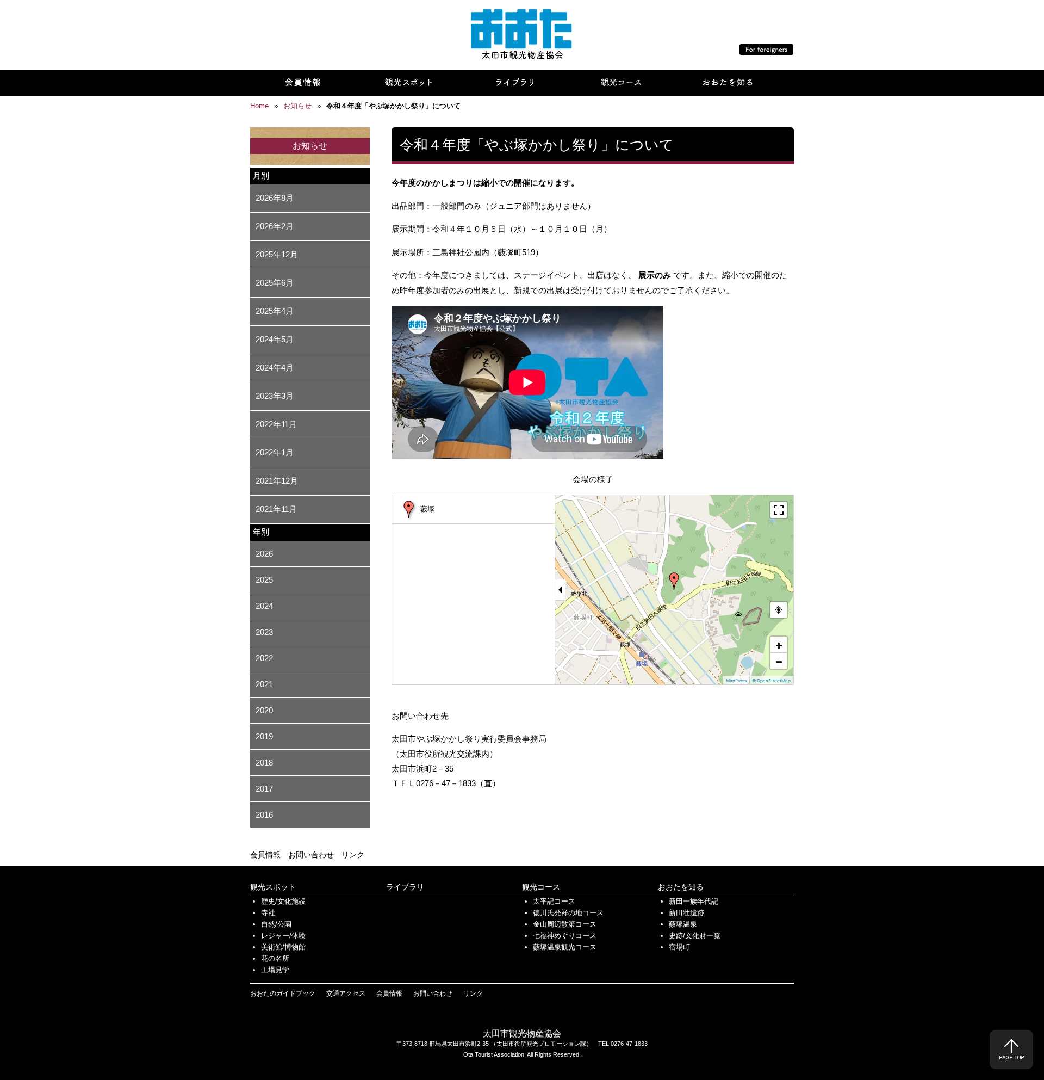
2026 (264, 553)
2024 (264, 605)
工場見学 (275, 970)
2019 (264, 736)
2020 (264, 710)
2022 (264, 658)
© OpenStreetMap (771, 680)
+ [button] (779, 645)
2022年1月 (275, 452)
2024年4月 (275, 367)
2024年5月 (275, 339)
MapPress (736, 680)
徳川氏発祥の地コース (568, 913)
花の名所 (275, 958)
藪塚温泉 (683, 924)
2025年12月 (277, 254)
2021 (264, 684)
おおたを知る (681, 886)
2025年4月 (275, 311)
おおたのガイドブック (282, 993)
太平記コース (554, 901)
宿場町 (679, 947)
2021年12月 (277, 480)
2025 (264, 579)
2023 (264, 632)
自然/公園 (276, 924)
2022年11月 (276, 424)
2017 (264, 788)
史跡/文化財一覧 (694, 935)
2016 (264, 814)
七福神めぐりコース (564, 935)
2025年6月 (275, 282)
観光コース (541, 886)
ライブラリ (405, 886)
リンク (352, 854)
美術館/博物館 (283, 947)
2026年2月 (275, 226)
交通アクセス (345, 993)
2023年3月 (275, 395)
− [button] (779, 661)
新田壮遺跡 (686, 913)
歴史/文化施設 (283, 901)
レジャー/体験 (283, 935)
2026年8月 (275, 197)
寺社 (268, 913)
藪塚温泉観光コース (564, 947)
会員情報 (265, 854)
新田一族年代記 (693, 901)
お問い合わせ (311, 854)
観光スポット (273, 886)
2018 (264, 762)
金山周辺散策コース (564, 924)
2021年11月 (276, 509)
